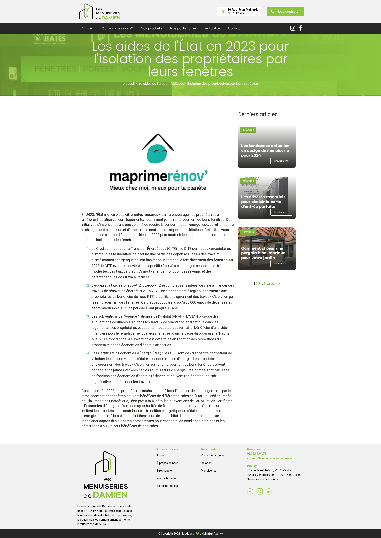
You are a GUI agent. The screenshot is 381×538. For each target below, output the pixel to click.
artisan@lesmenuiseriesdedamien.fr (271, 458)
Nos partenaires (183, 28)
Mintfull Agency (213, 533)
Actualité (212, 28)
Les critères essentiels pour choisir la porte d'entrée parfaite (263, 202)
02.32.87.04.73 (256, 453)
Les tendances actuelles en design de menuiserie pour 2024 (265, 150)
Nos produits (151, 28)
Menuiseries (208, 470)
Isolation (206, 463)
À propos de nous (167, 463)
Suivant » (273, 283)
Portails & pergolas (212, 455)
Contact (235, 28)
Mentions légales (167, 485)
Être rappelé (164, 470)
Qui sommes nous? (117, 28)
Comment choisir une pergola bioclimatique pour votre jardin (263, 253)
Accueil (87, 28)
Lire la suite (281, 161)
